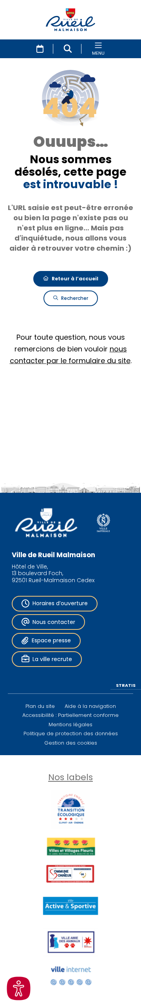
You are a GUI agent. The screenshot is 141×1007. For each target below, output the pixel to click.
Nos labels (70, 777)
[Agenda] (39, 49)
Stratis (126, 685)
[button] (68, 49)
